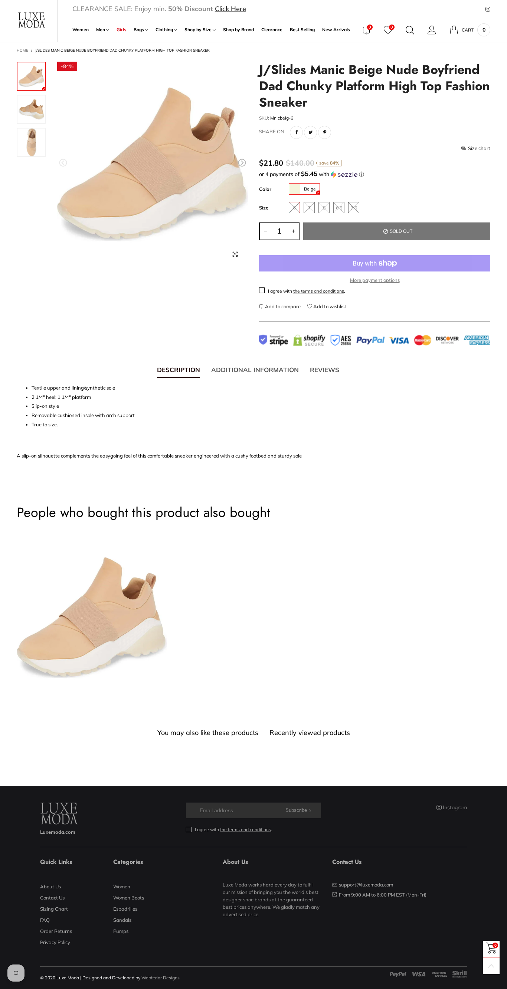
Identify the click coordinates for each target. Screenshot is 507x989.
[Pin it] (324, 132)
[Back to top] (491, 965)
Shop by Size (198, 29)
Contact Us (52, 898)
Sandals (122, 920)
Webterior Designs (160, 977)
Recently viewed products (309, 732)
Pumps (120, 931)
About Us (50, 886)
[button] (63, 163)
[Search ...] (410, 30)
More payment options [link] (375, 280)
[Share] (296, 132)
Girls (121, 29)
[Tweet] (310, 132)
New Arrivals (336, 29)
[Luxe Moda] (31, 20)
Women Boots (128, 898)
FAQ (45, 920)
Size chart (479, 148)
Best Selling (302, 29)
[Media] (235, 254)
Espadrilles (125, 909)
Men (101, 29)
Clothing (165, 29)
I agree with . (306, 291)
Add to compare (282, 306)
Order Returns (56, 931)
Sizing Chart (54, 909)
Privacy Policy (55, 942)
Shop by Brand (238, 29)
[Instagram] (488, 9)
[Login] (432, 30)
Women (80, 29)
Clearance (271, 29)
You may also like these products (207, 732)
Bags (139, 29)
